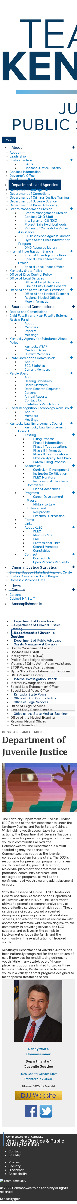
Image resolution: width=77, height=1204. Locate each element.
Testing (30, 435)
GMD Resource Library (41, 248)
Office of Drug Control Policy (31, 274)
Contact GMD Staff (39, 217)
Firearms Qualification (49, 516)
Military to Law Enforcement (41, 506)
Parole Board (19, 373)
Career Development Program (45, 498)
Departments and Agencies (35, 185)
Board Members (36, 385)
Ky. (4, 2)
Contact (15, 1151)
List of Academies (46, 489)
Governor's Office (22, 176)
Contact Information (25, 172)
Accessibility (18, 1174)
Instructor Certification (50, 474)
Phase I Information (48, 443)
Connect (31, 554)
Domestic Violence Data (27, 580)
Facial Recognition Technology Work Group (41, 408)
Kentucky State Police (26, 271)
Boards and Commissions (33, 307)
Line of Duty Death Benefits (46, 286)
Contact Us (33, 400)
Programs (32, 493)
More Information (24, 725)
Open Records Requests (42, 389)
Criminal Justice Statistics (34, 567)
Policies (14, 1162)
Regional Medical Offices (42, 298)
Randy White (38, 1049)
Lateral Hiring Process (49, 462)
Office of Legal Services (27, 278)
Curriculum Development (51, 470)
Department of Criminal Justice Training (39, 197)
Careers (30, 393)
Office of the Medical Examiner (47, 294)
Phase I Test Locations (50, 447)
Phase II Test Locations (50, 454)
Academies (33, 466)
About (17, 147)
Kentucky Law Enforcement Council (36, 423)
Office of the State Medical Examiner (37, 290)
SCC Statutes (35, 366)
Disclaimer (16, 1170)
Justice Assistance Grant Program (35, 576)
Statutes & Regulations (42, 404)
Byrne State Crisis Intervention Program (44, 242)
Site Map (15, 1155)
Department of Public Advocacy (33, 205)
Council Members (45, 547)
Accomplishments (27, 604)
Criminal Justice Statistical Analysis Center (41, 572)
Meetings (31, 335)
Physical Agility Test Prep (52, 458)
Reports (31, 331)
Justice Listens (21, 160)
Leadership (18, 156)
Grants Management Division (31, 209)
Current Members (37, 354)
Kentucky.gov (10, 1199)
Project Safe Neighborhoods (46, 224)
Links (28, 524)
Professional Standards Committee (47, 483)
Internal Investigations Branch (47, 255)
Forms (29, 520)
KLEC (37, 531)
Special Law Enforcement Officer (40, 261)
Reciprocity (41, 512)
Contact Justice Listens (43, 168)
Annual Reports (36, 396)
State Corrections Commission (32, 358)
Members (31, 327)
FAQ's (29, 164)
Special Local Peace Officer (44, 267)
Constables (41, 551)
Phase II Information (48, 450)
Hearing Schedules (38, 381)
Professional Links (46, 543)
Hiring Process (44, 439)
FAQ (36, 539)
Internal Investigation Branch (31, 251)
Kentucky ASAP (36, 346)
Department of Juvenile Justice (33, 201)
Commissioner (38, 1054)
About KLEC (34, 527)
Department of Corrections (30, 194)
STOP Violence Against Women (47, 236)
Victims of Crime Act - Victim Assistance (43, 230)
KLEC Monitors (44, 477)
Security (15, 1166)
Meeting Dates (35, 350)
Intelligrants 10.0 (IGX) (41, 221)
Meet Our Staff (44, 535)
